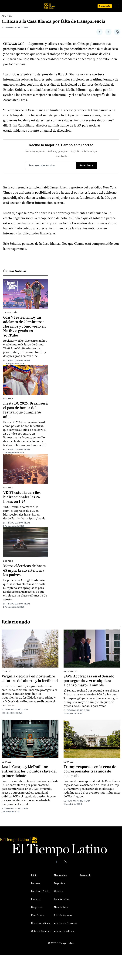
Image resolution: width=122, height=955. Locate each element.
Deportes (59, 883)
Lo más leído (61, 899)
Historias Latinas (40, 923)
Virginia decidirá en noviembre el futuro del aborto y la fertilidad (30, 678)
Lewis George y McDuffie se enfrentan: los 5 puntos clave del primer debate (29, 771)
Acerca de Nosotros (65, 923)
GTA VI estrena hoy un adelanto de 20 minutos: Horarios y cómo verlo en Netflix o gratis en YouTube (24, 326)
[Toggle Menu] (117, 6)
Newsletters (61, 907)
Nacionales (70, 671)
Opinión (58, 891)
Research (85, 875)
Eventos (36, 899)
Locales (8, 398)
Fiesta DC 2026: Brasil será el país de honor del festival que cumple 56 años (25, 410)
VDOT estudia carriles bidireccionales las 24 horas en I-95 (22, 497)
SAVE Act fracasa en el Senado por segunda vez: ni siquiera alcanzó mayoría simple (89, 680)
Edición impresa (63, 915)
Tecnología (10, 312)
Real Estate (37, 915)
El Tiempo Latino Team (15, 27)
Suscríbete (104, 6)
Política (7, 16)
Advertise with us (64, 931)
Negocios (36, 907)
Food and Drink (40, 891)
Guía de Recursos (41, 931)
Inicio (34, 875)
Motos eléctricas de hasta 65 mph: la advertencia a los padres (24, 570)
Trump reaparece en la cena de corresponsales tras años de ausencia (90, 771)
